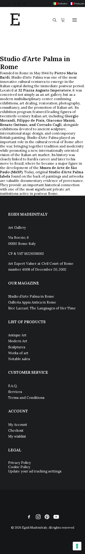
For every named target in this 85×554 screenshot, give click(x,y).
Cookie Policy (19, 467)
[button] (9, 3)
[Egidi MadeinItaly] (15, 20)
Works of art (18, 353)
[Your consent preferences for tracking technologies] (77, 546)
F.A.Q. (12, 386)
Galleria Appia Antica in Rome (32, 302)
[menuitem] (60, 3)
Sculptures (16, 347)
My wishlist (17, 436)
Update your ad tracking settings (34, 471)
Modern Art (17, 341)
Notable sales (19, 359)
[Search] (53, 20)
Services (15, 392)
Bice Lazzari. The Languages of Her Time (42, 308)
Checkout (16, 430)
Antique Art (17, 335)
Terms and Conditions (26, 397)
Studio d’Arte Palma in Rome (31, 296)
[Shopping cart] (61, 20)
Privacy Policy (19, 462)
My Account (17, 424)
